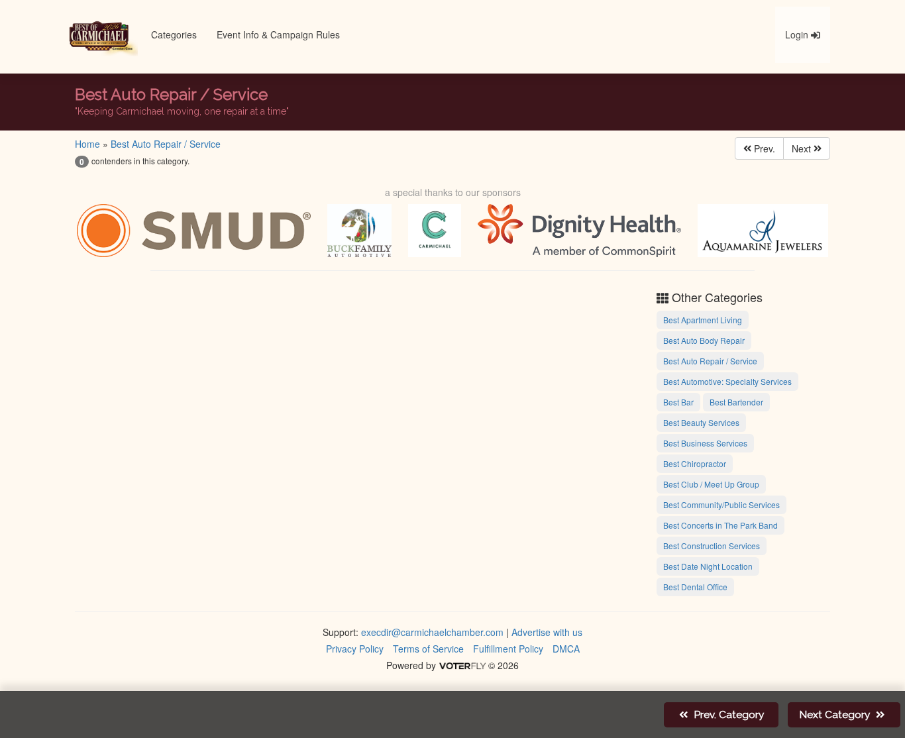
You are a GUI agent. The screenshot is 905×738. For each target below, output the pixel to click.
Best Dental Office (695, 586)
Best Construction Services (711, 545)
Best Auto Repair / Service (166, 143)
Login (798, 34)
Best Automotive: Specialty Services (727, 381)
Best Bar (678, 401)
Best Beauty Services (701, 422)
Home (87, 143)
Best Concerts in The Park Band (720, 525)
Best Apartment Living (702, 319)
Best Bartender (736, 401)
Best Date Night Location (708, 566)
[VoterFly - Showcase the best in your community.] (462, 665)
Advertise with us (546, 632)
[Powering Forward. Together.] (194, 230)
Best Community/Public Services (721, 504)
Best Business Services (705, 442)
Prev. (763, 148)
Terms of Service (428, 648)
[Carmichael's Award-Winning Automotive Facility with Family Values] (359, 230)
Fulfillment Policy (508, 648)
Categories (174, 34)
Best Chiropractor (694, 463)
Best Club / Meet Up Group (711, 484)
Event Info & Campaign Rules (278, 34)
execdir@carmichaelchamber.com (432, 632)
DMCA (566, 648)
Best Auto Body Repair (704, 340)
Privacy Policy (355, 648)
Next (803, 148)
